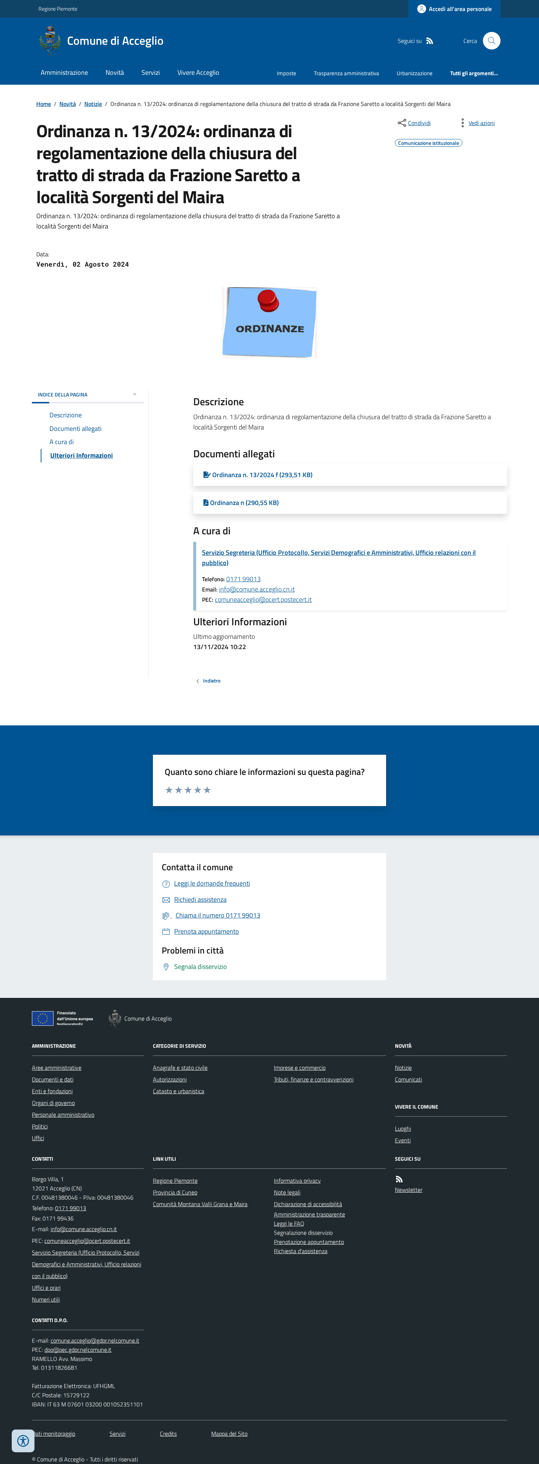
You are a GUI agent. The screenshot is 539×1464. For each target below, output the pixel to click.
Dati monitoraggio (53, 1433)
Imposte (286, 73)
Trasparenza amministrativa (346, 73)
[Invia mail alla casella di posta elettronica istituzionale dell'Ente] (84, 1229)
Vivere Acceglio (198, 72)
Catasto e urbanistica (178, 1091)
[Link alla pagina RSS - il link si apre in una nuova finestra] (429, 40)
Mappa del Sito (229, 1433)
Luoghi (403, 1128)
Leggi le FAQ (289, 1223)
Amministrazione (64, 72)
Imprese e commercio (300, 1067)
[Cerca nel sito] (488, 41)
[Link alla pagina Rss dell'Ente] (399, 1179)
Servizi (151, 72)
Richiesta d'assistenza (300, 1251)
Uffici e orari (46, 1287)
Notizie (93, 103)
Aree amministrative (56, 1067)
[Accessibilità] (23, 1441)
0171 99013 (243, 579)
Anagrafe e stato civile (180, 1067)
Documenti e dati (52, 1079)
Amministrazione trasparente (309, 1214)
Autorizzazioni (170, 1079)
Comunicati (408, 1079)
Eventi (403, 1140)
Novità (115, 72)
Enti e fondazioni (52, 1091)
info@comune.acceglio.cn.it (257, 589)
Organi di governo (53, 1102)
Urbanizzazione (415, 73)
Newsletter (408, 1189)
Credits (168, 1433)
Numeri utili (46, 1299)
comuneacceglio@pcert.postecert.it (263, 599)
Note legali (287, 1192)
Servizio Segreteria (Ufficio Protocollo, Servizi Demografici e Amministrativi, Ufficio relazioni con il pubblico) (339, 558)
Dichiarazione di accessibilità (308, 1204)
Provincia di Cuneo (175, 1192)
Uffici (38, 1138)
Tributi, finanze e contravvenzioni (313, 1079)
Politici (40, 1126)
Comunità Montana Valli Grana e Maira (200, 1204)
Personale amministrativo (63, 1114)
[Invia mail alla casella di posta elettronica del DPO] (95, 1340)
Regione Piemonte (57, 8)
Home (43, 103)
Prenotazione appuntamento (309, 1241)
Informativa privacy (297, 1180)
